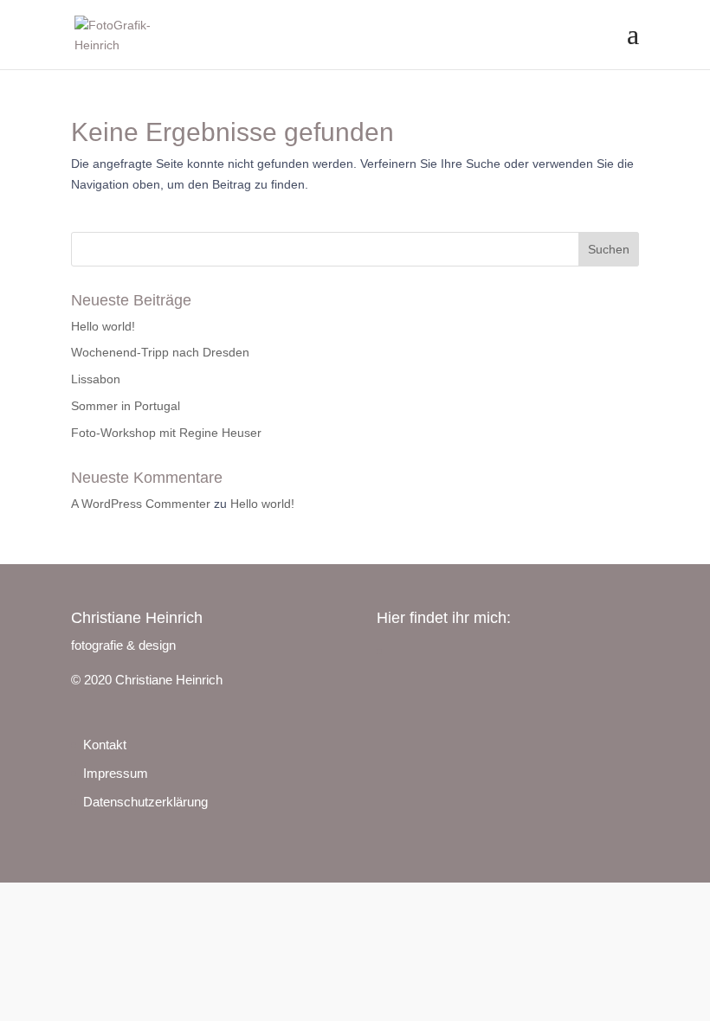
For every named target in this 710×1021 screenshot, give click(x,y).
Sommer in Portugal (125, 406)
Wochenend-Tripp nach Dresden (160, 352)
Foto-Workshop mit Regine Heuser (166, 433)
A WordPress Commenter (140, 503)
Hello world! (103, 326)
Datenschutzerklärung (145, 801)
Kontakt (104, 744)
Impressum (115, 773)
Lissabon (95, 379)
